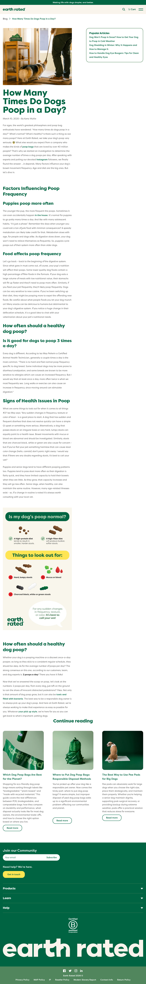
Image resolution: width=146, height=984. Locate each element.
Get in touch (13, 874)
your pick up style (27, 711)
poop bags (28, 146)
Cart (133, 9)
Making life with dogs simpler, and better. (73, 2)
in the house (41, 215)
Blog (5, 19)
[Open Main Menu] (141, 9)
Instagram (42, 159)
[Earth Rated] (14, 9)
